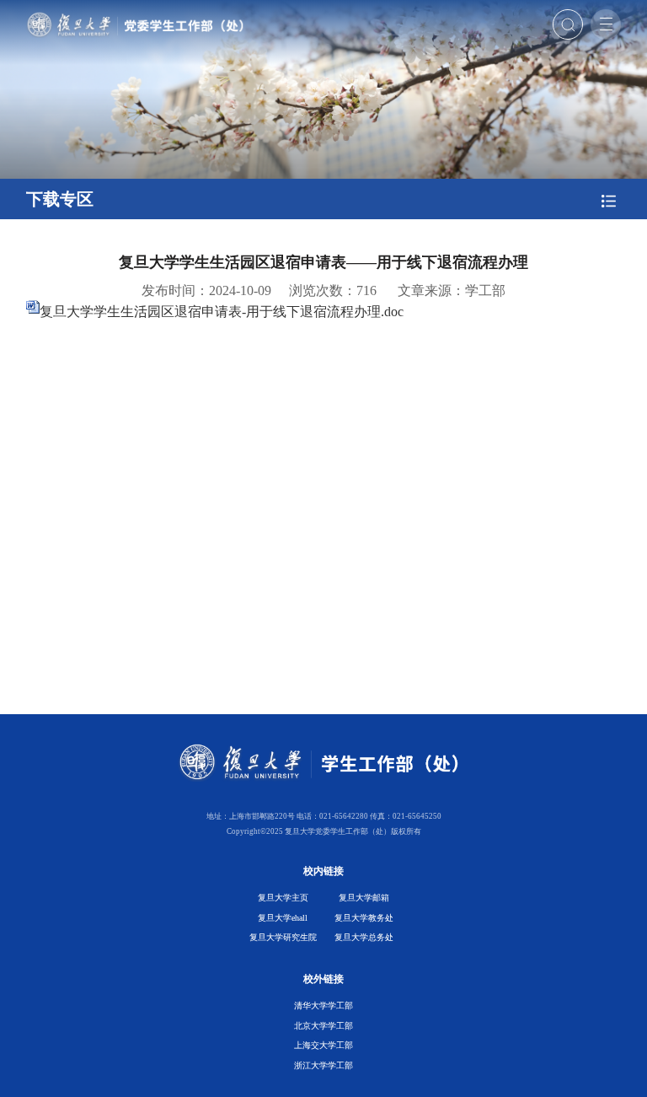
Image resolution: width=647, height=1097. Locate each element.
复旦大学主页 (283, 897)
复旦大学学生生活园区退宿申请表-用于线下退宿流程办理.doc (222, 311)
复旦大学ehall (282, 917)
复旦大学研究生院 (283, 937)
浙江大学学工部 (323, 1065)
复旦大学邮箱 (364, 897)
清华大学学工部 (323, 1005)
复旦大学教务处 (363, 917)
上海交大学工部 (323, 1045)
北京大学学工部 (323, 1025)
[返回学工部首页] (138, 16)
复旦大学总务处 (363, 937)
